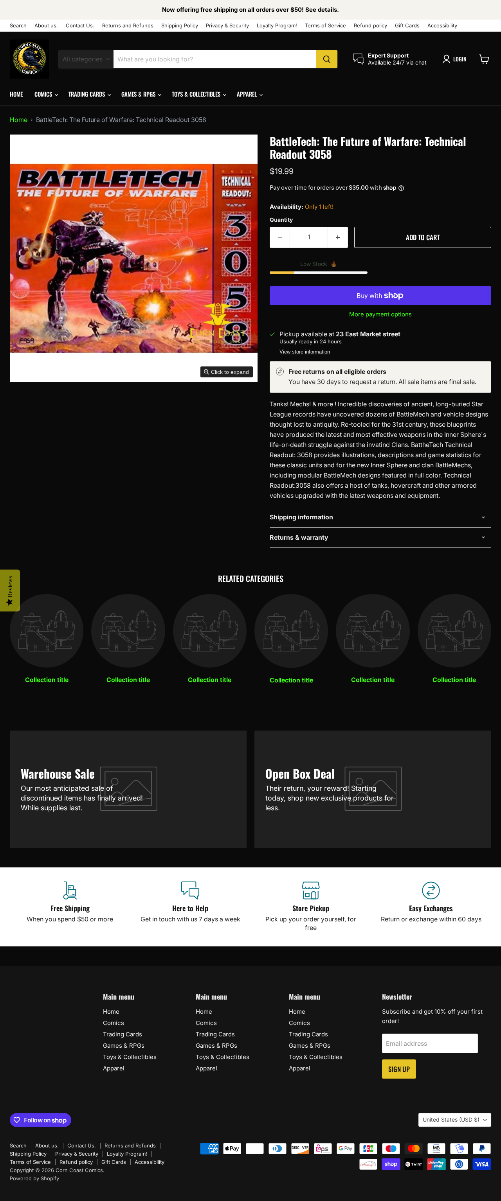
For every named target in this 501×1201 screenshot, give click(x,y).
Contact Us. (80, 26)
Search (18, 26)
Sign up (399, 1069)
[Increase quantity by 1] (338, 237)
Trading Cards (87, 94)
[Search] (326, 59)
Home (16, 94)
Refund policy (370, 26)
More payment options (380, 314)
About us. (46, 26)
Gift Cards (407, 26)
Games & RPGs (139, 94)
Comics (44, 94)
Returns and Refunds (127, 26)
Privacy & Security (227, 26)
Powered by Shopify (34, 1178)
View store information (304, 352)
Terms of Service (325, 26)
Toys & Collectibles (197, 94)
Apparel (247, 94)
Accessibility (442, 26)
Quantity (281, 220)
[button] (456, 59)
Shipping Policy (179, 26)
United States (451, 1119)
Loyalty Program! (277, 26)
